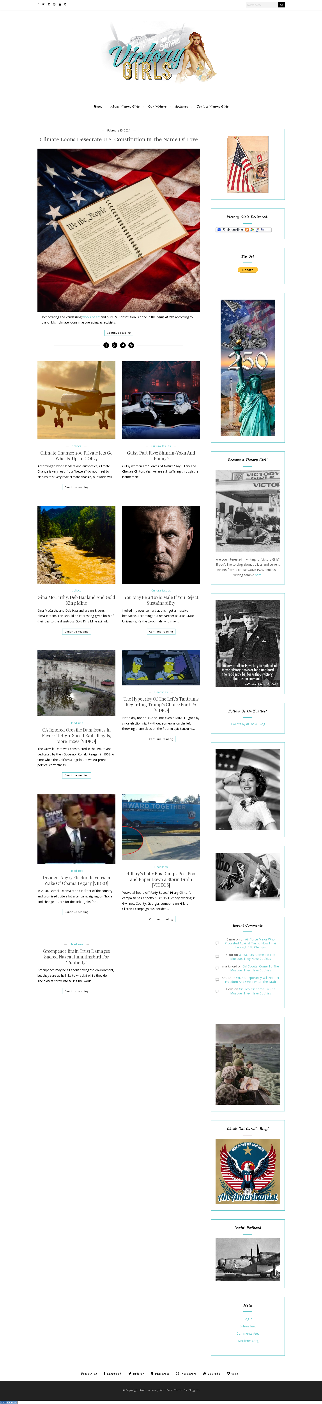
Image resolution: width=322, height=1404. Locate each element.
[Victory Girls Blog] (161, 85)
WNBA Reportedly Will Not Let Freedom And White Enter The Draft (252, 980)
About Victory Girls (125, 106)
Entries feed (248, 1326)
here (258, 575)
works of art (90, 317)
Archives (181, 106)
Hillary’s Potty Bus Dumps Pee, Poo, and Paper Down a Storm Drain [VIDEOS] (161, 879)
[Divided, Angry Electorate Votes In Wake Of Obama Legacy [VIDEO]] (76, 829)
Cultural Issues (161, 446)
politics (76, 446)
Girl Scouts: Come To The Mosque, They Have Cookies (252, 957)
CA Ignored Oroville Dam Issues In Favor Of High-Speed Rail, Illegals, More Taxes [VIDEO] (76, 735)
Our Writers (157, 106)
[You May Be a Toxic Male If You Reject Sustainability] (161, 545)
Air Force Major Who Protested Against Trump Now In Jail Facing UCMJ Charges (250, 943)
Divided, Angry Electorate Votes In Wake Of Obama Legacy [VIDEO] (76, 880)
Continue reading (119, 332)
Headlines (76, 723)
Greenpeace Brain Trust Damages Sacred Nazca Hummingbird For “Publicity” (76, 956)
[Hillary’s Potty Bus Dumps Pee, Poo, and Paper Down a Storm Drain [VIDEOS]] (161, 827)
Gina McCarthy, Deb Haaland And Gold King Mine (76, 600)
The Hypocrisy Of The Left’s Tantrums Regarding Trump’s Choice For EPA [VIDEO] (161, 704)
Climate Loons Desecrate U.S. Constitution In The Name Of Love (119, 139)
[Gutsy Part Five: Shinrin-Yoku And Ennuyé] (161, 400)
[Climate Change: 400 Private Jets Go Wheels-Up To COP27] (76, 400)
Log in (248, 1319)
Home (98, 106)
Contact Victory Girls (213, 106)
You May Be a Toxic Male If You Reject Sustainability (161, 600)
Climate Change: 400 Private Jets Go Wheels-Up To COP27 (76, 455)
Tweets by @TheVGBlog (248, 724)
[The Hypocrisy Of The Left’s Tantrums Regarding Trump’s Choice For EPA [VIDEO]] (161, 667)
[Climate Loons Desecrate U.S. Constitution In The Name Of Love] (118, 230)
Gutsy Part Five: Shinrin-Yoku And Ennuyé (161, 455)
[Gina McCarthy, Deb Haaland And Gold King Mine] (76, 545)
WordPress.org (247, 1341)
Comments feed (248, 1334)
